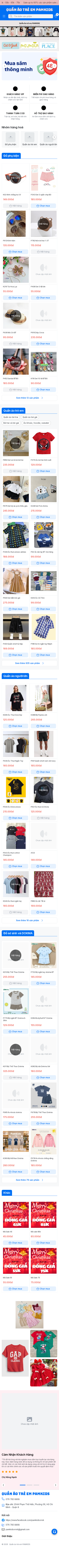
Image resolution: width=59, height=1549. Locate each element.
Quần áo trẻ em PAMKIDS (19, 1544)
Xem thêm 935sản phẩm (27, 663)
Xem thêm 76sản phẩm (27, 1180)
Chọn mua (45, 205)
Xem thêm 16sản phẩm (27, 920)
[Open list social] (54, 1532)
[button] (11, 417)
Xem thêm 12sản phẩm (27, 398)
